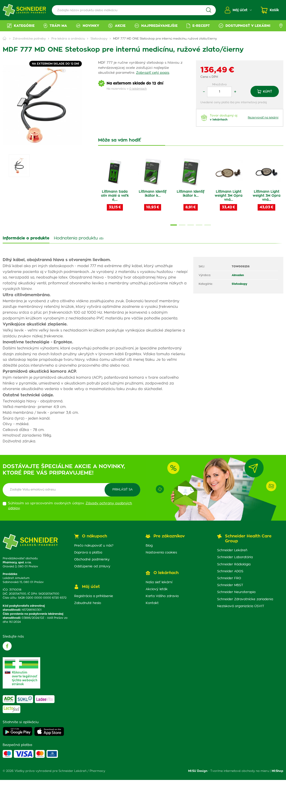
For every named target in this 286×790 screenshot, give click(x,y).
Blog (149, 545)
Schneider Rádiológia (233, 564)
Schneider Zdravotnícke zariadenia (245, 599)
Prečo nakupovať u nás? (94, 545)
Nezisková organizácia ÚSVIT (240, 606)
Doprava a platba (88, 552)
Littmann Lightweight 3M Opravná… (228, 195)
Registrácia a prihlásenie (93, 596)
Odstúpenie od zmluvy (92, 566)
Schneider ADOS (230, 571)
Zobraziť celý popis (152, 72)
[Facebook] (7, 646)
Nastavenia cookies (161, 552)
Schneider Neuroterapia (236, 592)
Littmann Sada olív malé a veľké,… (115, 195)
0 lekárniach (138, 88)
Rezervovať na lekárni (263, 117)
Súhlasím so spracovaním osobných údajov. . (70, 506)
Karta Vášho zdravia (162, 596)
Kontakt (152, 603)
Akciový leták (157, 589)
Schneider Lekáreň (232, 550)
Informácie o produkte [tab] (26, 238)
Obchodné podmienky (92, 559)
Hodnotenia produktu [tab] (78, 238)
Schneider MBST (230, 585)
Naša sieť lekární (159, 582)
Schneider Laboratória (235, 557)
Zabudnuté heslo (87, 603)
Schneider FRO (229, 578)
